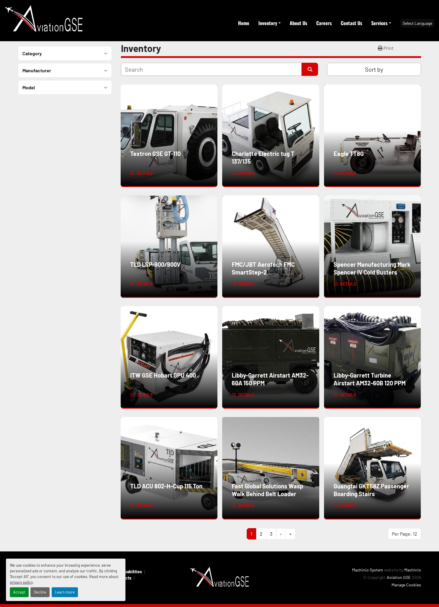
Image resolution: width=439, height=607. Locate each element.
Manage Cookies (406, 584)
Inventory (267, 23)
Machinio (412, 569)
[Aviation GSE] (219, 577)
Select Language (417, 23)
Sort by (374, 69)
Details (145, 173)
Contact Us (351, 23)
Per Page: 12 (404, 534)
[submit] (310, 69)
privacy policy (21, 582)
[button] (269, 23)
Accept (19, 592)
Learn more (65, 592)
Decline (40, 592)
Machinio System (367, 569)
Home (243, 23)
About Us (298, 23)
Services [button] (379, 23)
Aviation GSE (399, 577)
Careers (324, 23)
